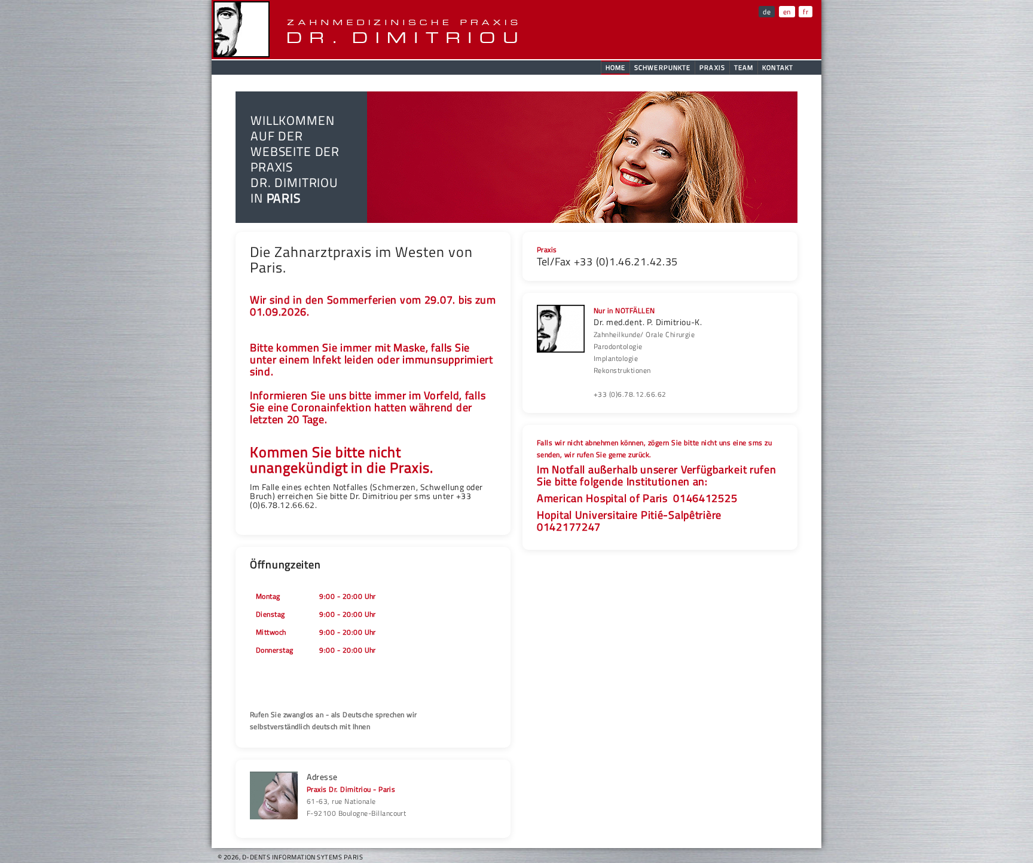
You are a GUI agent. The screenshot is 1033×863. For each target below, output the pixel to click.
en (787, 11)
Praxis (712, 67)
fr (805, 11)
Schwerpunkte (662, 67)
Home (615, 67)
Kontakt (777, 67)
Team (743, 67)
